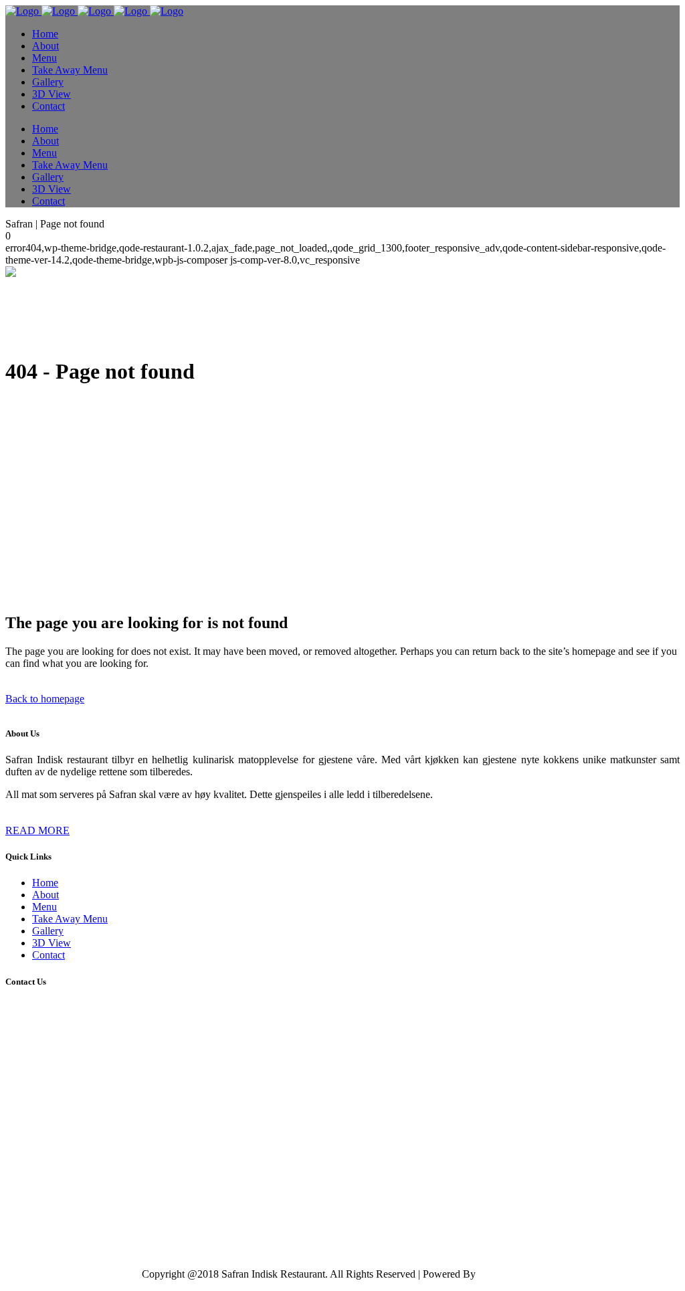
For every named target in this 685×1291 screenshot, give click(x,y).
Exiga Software (511, 1274)
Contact (48, 955)
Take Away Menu (70, 918)
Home (45, 882)
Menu (44, 906)
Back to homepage (44, 698)
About (45, 894)
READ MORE (37, 830)
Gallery (48, 930)
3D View (51, 943)
